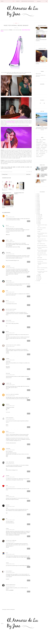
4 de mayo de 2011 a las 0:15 (10, 226)
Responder (28, 248)
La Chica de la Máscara (11, 540)
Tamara (7, 358)
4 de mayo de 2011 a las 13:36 (10, 395)
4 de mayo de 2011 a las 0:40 (10, 241)
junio (38, 222)
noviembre (39, 215)
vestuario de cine (38, 144)
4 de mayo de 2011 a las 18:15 (10, 496)
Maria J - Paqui (9, 240)
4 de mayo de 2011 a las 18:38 (10, 506)
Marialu (8, 404)
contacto (18, 1)
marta (7, 331)
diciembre (39, 214)
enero (38, 279)
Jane (15, 27)
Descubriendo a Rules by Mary (42, 259)
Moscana (8, 373)
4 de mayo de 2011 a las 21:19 (10, 572)
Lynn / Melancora (10, 462)
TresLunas (8, 252)
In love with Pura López (41, 243)
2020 (37, 201)
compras (46, 145)
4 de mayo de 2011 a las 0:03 (10, 216)
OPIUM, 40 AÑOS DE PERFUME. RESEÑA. (7, 207)
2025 (37, 195)
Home (13, 1)
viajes (37, 153)
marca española (44, 144)
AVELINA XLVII (39, 229)
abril (38, 275)
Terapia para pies (40, 261)
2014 (37, 209)
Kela (7, 552)
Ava (6, 215)
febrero (39, 278)
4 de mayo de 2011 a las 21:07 (10, 554)
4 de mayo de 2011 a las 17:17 (10, 463)
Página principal (38, 73)
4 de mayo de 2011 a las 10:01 (10, 310)
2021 (37, 200)
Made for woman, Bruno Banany (42, 267)
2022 (37, 199)
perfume (16, 23)
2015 (37, 208)
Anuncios (45, 150)
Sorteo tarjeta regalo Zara (41, 227)
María (7, 431)
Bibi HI (7, 225)
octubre (39, 217)
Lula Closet (8, 320)
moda (40, 139)
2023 (37, 197)
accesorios (38, 147)
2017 (37, 205)
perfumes (7, 171)
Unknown (8, 448)
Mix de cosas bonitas (42, 153)
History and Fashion (43, 147)
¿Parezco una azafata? (40, 269)
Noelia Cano (8, 280)
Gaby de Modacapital (10, 584)
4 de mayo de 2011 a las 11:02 (10, 332)
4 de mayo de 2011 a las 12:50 (10, 374)
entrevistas (41, 150)
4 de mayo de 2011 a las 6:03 (10, 267)
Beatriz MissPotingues (11, 309)
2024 (37, 196)
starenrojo (8, 412)
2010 (37, 280)
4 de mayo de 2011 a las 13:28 (10, 384)
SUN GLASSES (39, 257)
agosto (39, 219)
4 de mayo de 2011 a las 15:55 (10, 432)
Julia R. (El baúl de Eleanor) (12, 394)
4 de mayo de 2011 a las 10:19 (10, 321)
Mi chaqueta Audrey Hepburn (42, 245)
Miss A (7, 300)
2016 (37, 206)
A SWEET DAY (8, 383)
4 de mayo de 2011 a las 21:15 (10, 563)
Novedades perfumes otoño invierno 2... (19, 193)
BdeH (7, 290)
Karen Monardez (9, 417)
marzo (39, 276)
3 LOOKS (38, 231)
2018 (37, 204)
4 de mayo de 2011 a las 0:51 (10, 253)
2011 (37, 213)
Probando (10, 171)
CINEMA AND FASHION (39, 142)
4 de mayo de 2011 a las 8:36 (10, 292)
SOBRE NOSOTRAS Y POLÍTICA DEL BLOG (27, 1)
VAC (6, 518)
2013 (37, 210)
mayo (38, 223)
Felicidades (39, 274)
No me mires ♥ (9, 571)
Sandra (7, 475)
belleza (44, 142)
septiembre (39, 218)
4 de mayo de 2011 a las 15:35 (10, 419)
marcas (37, 139)
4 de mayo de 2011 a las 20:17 (10, 529)
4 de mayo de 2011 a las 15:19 (10, 405)
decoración (38, 145)
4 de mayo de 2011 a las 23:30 (10, 586)
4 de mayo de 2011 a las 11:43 (10, 346)
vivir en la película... (39, 156)
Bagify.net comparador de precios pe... (6, 193)
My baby (42, 145)
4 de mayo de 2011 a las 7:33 (10, 282)
